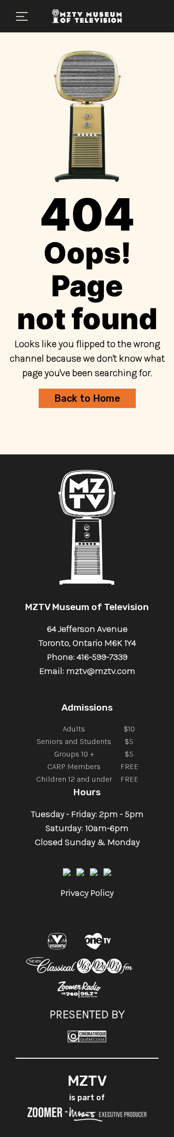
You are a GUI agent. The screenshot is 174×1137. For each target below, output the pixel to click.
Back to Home (87, 398)
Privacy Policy (87, 892)
